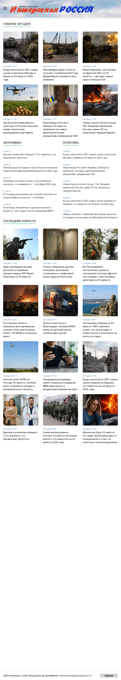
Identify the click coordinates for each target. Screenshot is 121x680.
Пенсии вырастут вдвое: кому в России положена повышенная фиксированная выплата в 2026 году (30, 168)
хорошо (109, 675)
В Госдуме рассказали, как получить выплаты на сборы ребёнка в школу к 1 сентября (30, 194)
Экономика (12, 142)
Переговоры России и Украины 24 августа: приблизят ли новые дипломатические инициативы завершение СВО (86, 170)
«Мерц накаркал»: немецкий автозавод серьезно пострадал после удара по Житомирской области (90, 214)
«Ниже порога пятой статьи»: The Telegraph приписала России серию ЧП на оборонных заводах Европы (86, 186)
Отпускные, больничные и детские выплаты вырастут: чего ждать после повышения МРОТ (28, 208)
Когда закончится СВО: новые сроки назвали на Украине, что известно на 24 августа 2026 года (89, 201)
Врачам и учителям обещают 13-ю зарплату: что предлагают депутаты (29, 154)
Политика (71, 142)
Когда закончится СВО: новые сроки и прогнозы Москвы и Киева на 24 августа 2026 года (89, 154)
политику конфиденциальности (74, 675)
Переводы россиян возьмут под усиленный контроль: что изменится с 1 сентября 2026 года (29, 181)
